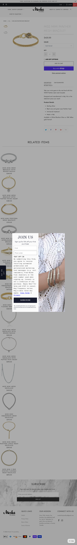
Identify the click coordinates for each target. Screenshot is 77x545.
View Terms (25, 293)
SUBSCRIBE (25, 300)
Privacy (17, 295)
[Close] (63, 236)
